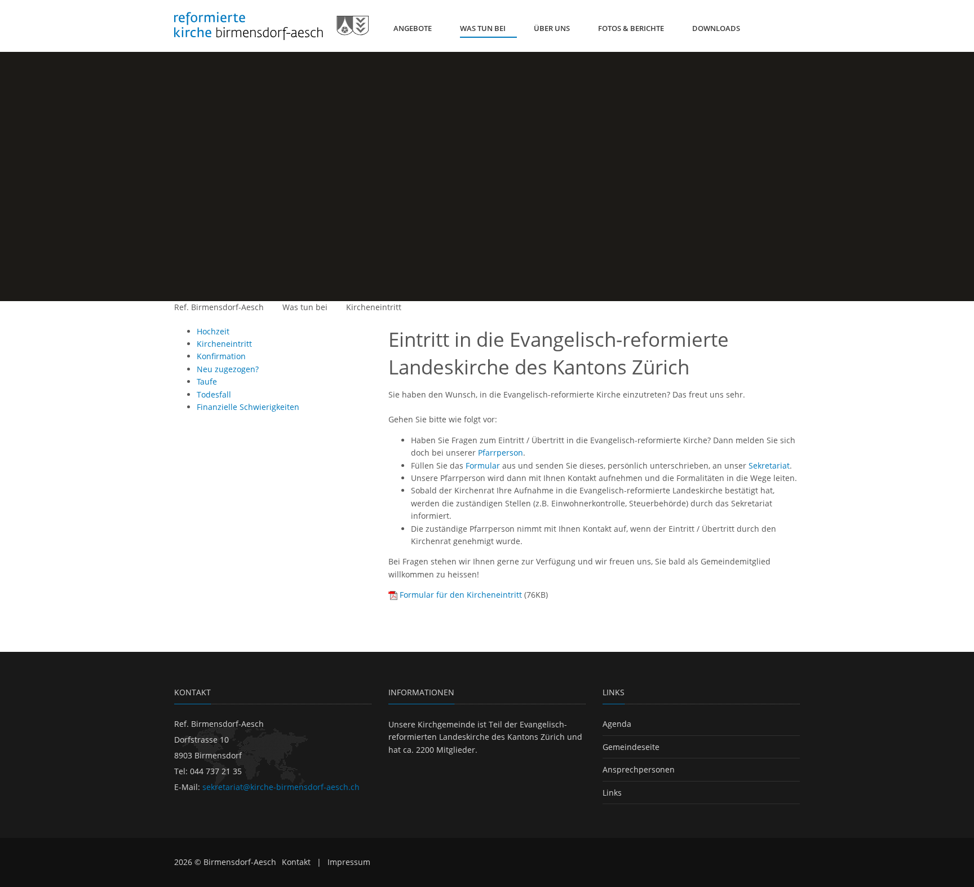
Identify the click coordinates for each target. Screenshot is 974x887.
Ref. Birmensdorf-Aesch (219, 307)
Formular (483, 465)
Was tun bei (304, 307)
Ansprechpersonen (639, 769)
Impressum (348, 862)
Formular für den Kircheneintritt (461, 594)
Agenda (617, 723)
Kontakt (296, 862)
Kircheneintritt (373, 307)
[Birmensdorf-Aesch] (271, 26)
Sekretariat (769, 465)
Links (612, 792)
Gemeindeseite (631, 747)
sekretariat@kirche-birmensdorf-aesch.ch (281, 787)
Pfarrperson (500, 452)
